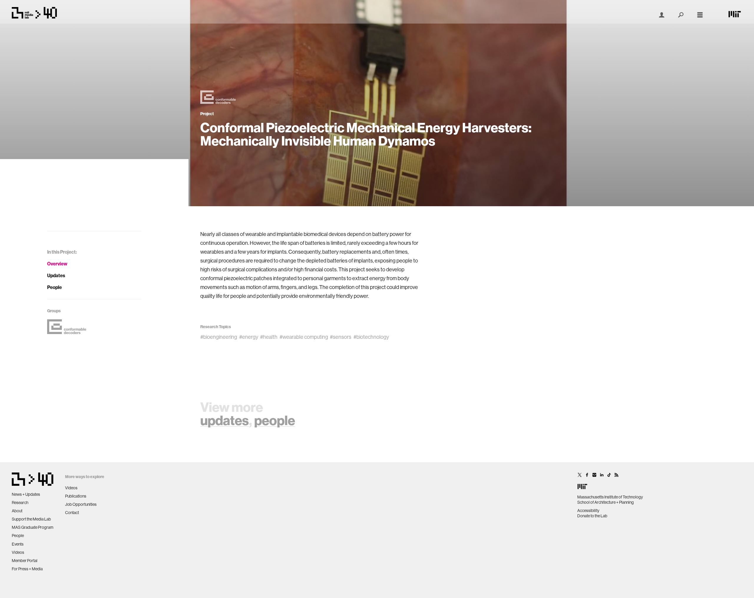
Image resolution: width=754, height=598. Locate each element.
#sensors (340, 336)
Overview (57, 264)
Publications (75, 496)
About (17, 510)
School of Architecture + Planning (605, 502)
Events (18, 544)
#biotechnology (371, 336)
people (274, 420)
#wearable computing (304, 336)
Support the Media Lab (31, 519)
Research (20, 502)
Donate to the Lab (592, 515)
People (54, 287)
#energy (248, 336)
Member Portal (24, 560)
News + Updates (26, 494)
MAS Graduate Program (32, 527)
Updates (56, 275)
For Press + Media (27, 568)
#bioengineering (218, 336)
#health (268, 336)
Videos (18, 552)
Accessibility (588, 510)
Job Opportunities (81, 504)
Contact (72, 512)
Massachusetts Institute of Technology (610, 497)
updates (224, 420)
